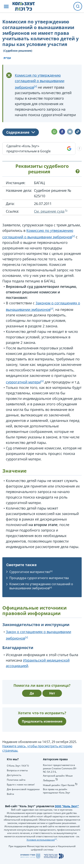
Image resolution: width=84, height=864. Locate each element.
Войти (10, 794)
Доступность (14, 775)
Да (32, 693)
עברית (7, 58)
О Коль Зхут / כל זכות (18, 765)
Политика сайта (16, 779)
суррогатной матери (23, 382)
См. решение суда (49, 211)
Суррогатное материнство (29, 572)
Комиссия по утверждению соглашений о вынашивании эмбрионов (39, 81)
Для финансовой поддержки (23, 789)
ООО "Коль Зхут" (67, 806)
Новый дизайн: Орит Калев (58, 785)
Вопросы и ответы (17, 770)
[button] (6, 6)
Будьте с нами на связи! (21, 784)
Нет (52, 693)
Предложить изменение (42, 721)
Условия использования (41, 839)
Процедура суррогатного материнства (39, 578)
